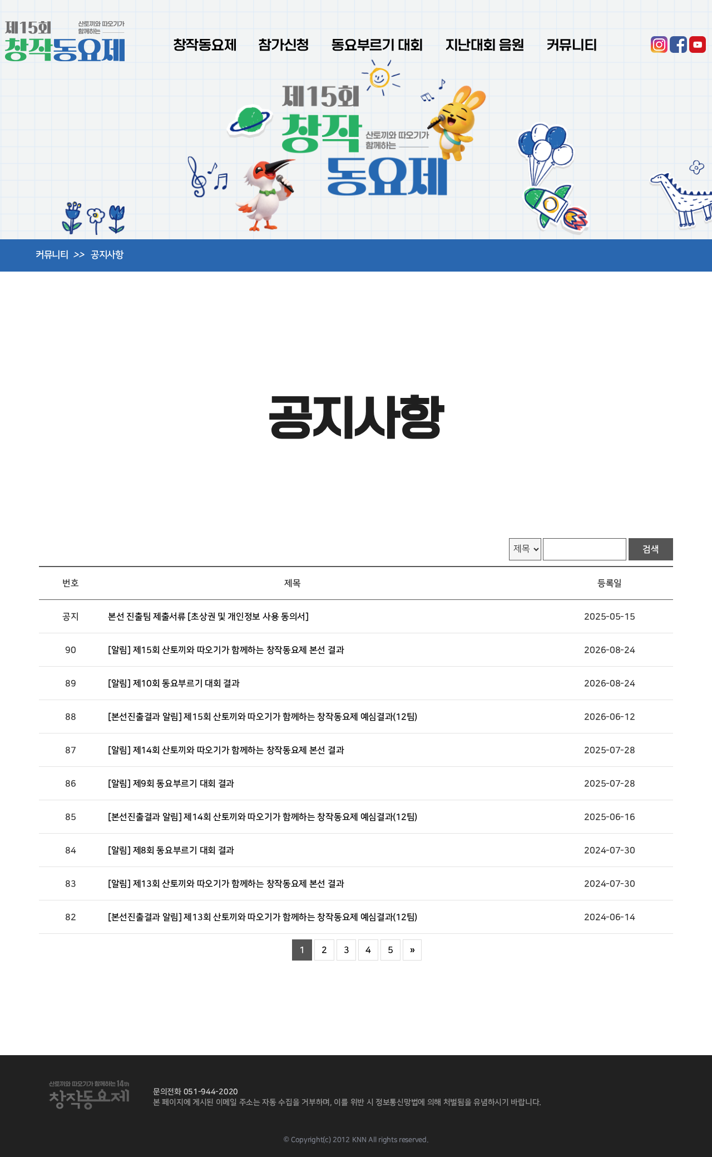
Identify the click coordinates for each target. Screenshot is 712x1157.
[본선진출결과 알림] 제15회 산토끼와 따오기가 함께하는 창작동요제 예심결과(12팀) (262, 717)
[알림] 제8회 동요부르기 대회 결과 (171, 850)
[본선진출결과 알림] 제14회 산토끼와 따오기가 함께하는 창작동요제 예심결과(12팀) (262, 817)
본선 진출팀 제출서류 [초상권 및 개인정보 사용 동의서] (208, 617)
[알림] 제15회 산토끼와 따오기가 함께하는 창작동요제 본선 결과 (226, 650)
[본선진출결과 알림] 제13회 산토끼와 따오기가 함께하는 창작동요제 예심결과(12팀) (262, 917)
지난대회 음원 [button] (485, 45)
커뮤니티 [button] (572, 45)
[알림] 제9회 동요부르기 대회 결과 (171, 784)
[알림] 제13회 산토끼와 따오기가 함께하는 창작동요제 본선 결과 (226, 884)
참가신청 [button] (284, 45)
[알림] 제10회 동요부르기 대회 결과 (174, 683)
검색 (650, 549)
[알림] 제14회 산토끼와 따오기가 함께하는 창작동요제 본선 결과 (226, 750)
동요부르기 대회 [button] (377, 45)
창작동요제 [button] (205, 45)
